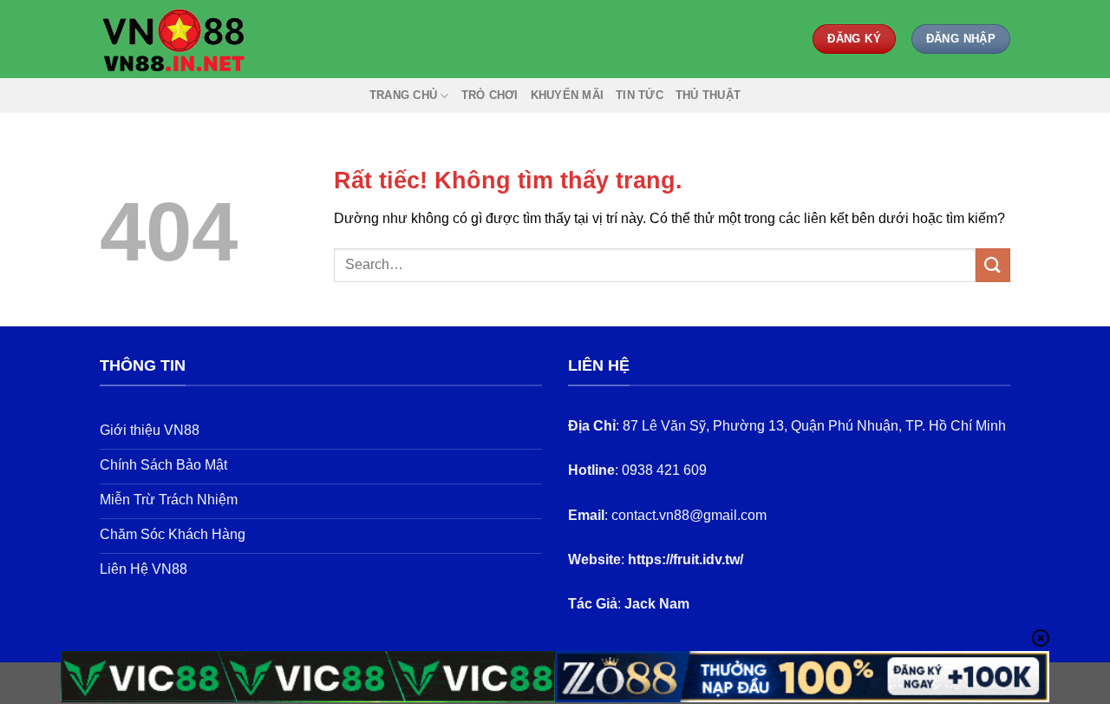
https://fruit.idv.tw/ (685, 559)
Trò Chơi (490, 95)
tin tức (639, 95)
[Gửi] (993, 265)
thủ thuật (708, 95)
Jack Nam (656, 603)
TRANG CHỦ (403, 95)
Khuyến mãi (567, 95)
